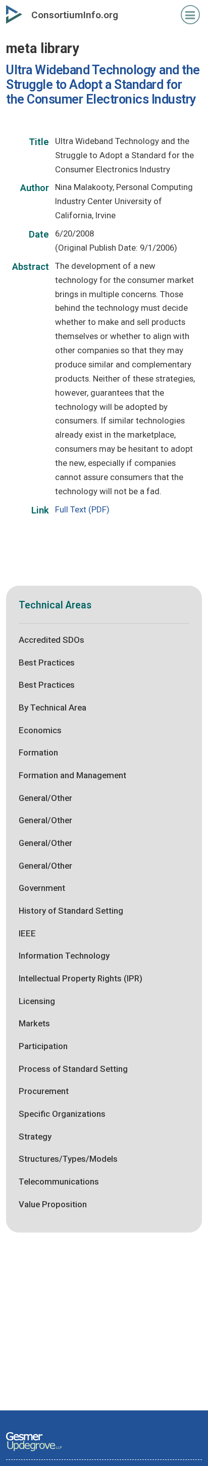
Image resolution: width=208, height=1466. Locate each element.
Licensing (37, 1001)
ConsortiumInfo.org (74, 15)
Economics (40, 730)
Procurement (44, 1091)
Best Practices (47, 662)
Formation (38, 752)
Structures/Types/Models (68, 1159)
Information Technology (64, 956)
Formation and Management (72, 775)
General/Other (45, 798)
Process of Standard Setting (73, 1069)
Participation (43, 1046)
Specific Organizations (62, 1114)
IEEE (27, 933)
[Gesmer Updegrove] (34, 1452)
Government (42, 888)
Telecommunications (59, 1181)
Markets (34, 1023)
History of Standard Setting (71, 911)
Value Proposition (53, 1204)
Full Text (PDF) (82, 509)
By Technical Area (52, 707)
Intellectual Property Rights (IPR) (80, 978)
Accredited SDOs (51, 640)
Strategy (35, 1136)
